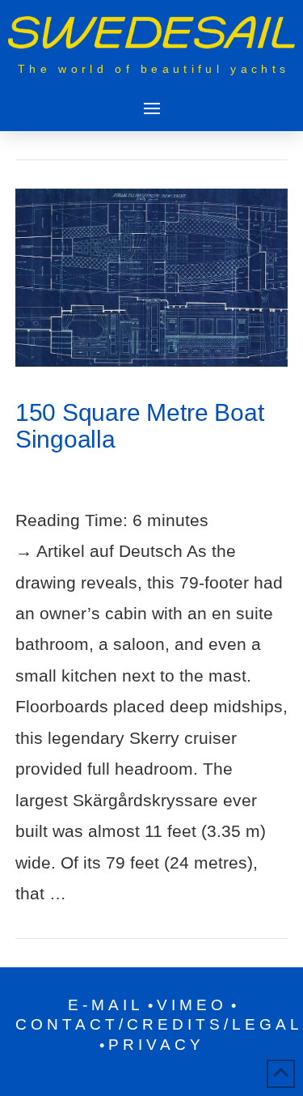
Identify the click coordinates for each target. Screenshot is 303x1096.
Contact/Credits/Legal (159, 1024)
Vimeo (192, 1004)
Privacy (156, 1044)
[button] (151, 108)
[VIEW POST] (151, 277)
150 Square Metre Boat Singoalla (139, 425)
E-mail (106, 1004)
